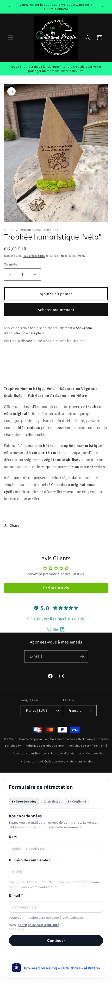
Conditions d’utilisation (29, 753)
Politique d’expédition (66, 753)
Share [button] (15, 525)
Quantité (10, 264)
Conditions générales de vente (44, 761)
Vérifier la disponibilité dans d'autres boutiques (44, 340)
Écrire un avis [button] (56, 588)
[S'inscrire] (82, 656)
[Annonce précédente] (9, 6)
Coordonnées (95, 753)
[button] (10, 37)
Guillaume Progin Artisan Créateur (38, 739)
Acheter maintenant (56, 309)
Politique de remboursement (45, 745)
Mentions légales (81, 761)
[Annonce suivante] (102, 6)
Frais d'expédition (34, 255)
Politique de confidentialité (88, 745)
